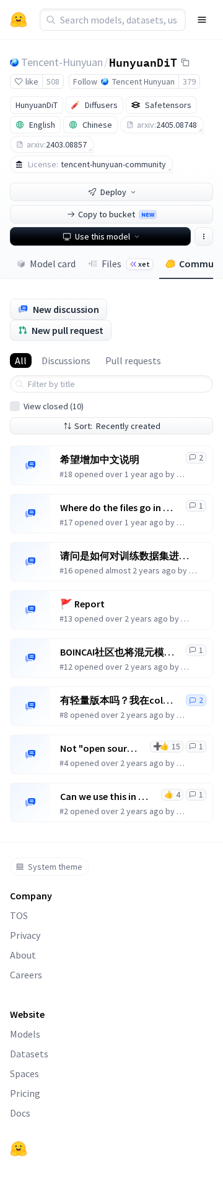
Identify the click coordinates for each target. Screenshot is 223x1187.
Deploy (113, 192)
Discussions (66, 360)
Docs (20, 1113)
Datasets (29, 1053)
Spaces (24, 1073)
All (21, 360)
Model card (53, 263)
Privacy (25, 935)
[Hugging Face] (18, 1148)
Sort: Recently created (117, 425)
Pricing (25, 1093)
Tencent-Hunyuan (62, 62)
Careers (26, 974)
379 (189, 81)
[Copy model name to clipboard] (185, 62)
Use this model (102, 236)
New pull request (67, 330)
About (23, 955)
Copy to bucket (116, 214)
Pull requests (133, 360)
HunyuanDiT (143, 61)
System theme (55, 866)
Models (25, 1034)
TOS (19, 915)
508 (52, 81)
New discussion (66, 309)
